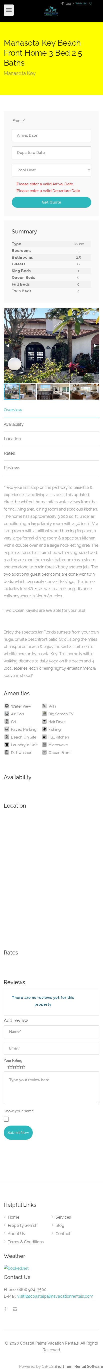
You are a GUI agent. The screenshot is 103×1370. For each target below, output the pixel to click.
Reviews (12, 467)
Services (63, 1217)
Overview (13, 409)
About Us (16, 1233)
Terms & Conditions (26, 1242)
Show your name (19, 1111)
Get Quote (51, 202)
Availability (14, 424)
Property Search (23, 1225)
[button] (95, 313)
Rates (9, 453)
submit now (18, 1132)
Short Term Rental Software (78, 1366)
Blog (60, 1225)
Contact (63, 1233)
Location (12, 438)
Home (13, 1217)
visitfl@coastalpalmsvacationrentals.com (55, 1296)
